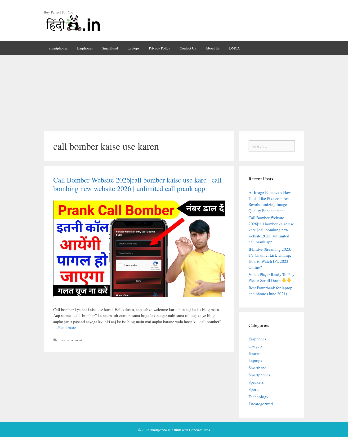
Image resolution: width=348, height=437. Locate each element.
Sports (254, 389)
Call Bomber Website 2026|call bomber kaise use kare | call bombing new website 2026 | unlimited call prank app (137, 184)
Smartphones (58, 48)
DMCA (234, 48)
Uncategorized (261, 403)
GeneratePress (199, 429)
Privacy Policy (159, 48)
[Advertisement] (174, 91)
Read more (67, 327)
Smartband (110, 48)
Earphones (85, 48)
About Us (212, 48)
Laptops (133, 48)
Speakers (256, 382)
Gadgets (255, 346)
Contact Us (188, 48)
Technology (258, 396)
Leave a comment (70, 340)
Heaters (255, 353)
